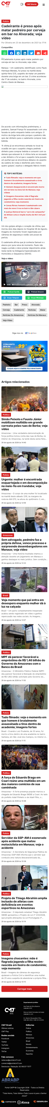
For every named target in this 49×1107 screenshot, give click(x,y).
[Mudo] (40, 284)
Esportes (29, 1054)
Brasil (5, 595)
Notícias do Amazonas (13, 315)
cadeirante (19, 310)
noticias (32, 310)
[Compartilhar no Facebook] (11, 52)
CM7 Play (5, 1031)
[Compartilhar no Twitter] (31, 52)
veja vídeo (7, 320)
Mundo (28, 1044)
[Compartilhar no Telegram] (18, 52)
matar (42, 310)
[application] (24, 274)
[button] (24, 274)
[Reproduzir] (4, 284)
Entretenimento (32, 1047)
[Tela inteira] (44, 284)
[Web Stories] (22, 4)
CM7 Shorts (31, 4)
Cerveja (6, 310)
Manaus (29, 1035)
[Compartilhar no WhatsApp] (4, 52)
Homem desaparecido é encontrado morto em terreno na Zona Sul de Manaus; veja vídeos (24, 190)
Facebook (5, 1039)
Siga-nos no (17, 333)
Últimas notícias (7, 1028)
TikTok (4, 1051)
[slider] (22, 284)
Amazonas (8, 535)
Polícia (6, 21)
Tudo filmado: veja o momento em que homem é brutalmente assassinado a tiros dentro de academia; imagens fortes (23, 180)
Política (6, 415)
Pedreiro (6, 304)
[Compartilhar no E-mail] (38, 52)
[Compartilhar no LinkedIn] (24, 52)
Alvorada (36, 304)
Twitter (4, 1042)
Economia (29, 1051)
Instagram (5, 1048)
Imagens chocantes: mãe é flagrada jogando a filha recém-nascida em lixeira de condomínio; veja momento (24, 199)
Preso (24, 304)
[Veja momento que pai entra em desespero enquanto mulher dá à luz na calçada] (24, 579)
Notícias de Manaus (37, 315)
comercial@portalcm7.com (11, 1063)
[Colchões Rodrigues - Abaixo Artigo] (24, 356)
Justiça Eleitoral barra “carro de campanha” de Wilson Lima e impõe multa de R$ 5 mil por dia (24, 215)
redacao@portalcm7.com (11, 1060)
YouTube (4, 1045)
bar (16, 304)
